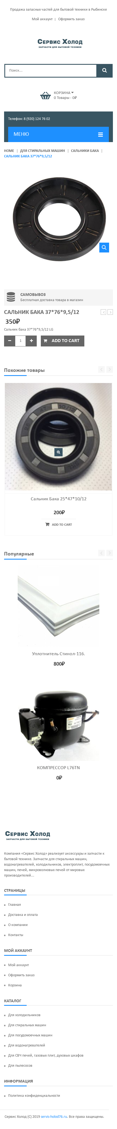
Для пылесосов (20, 1066)
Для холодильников (24, 1015)
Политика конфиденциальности (34, 1096)
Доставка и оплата (23, 915)
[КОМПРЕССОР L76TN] (58, 720)
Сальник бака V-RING (103, 312)
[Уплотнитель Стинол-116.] (58, 606)
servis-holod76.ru (54, 1117)
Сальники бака (85, 151)
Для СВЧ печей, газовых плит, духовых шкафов (46, 1056)
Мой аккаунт (42, 19)
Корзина (15, 985)
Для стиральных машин (42, 151)
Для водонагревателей (26, 1045)
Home (9, 151)
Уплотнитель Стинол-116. (58, 654)
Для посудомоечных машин (30, 1035)
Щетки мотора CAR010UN (110, 312)
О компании (18, 925)
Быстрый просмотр (58, 452)
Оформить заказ (71, 19)
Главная (14, 905)
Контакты (15, 935)
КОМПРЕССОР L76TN (58, 768)
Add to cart (65, 340)
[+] (31, 341)
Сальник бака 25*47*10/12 (59, 499)
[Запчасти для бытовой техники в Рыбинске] (60, 43)
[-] (9, 341)
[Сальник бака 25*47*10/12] (58, 436)
